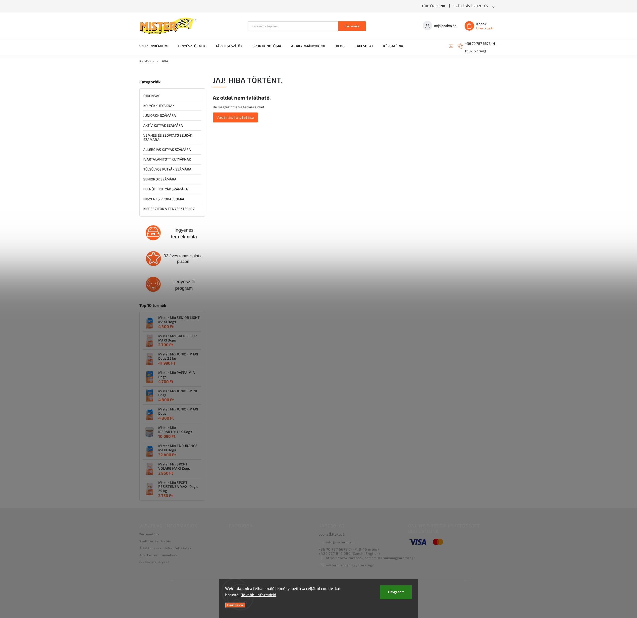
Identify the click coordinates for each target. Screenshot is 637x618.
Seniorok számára (160, 179)
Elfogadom (396, 592)
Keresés (352, 26)
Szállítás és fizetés (471, 6)
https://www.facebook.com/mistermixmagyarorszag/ (371, 558)
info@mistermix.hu (341, 542)
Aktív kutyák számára (163, 125)
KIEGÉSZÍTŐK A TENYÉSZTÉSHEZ (169, 209)
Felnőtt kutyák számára (165, 189)
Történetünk (433, 6)
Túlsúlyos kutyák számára (167, 169)
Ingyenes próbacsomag (164, 199)
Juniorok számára (159, 115)
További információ (258, 594)
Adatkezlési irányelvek (158, 555)
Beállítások (235, 605)
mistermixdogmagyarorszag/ (350, 565)
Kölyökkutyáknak (159, 106)
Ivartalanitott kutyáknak (167, 159)
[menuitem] (156, 46)
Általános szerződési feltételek (165, 548)
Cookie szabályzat (154, 562)
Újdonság (151, 96)
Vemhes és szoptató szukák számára (167, 137)
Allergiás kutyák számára (167, 149)
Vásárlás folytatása (235, 117)
